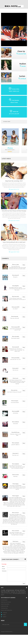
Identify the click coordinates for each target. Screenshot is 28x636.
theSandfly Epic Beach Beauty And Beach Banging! (14, 210)
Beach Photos (9, 631)
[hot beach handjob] (10, 137)
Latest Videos (6, 158)
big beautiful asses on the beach (13, 591)
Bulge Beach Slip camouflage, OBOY (14, 181)
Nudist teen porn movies (6, 602)
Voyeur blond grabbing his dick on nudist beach (14, 242)
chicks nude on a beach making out (6, 593)
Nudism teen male (4, 606)
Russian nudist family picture (6, 610)
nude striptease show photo (13, 590)
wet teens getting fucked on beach (13, 594)
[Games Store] (14, 6)
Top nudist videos (6, 121)
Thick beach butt (4, 608)
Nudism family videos (5, 604)
